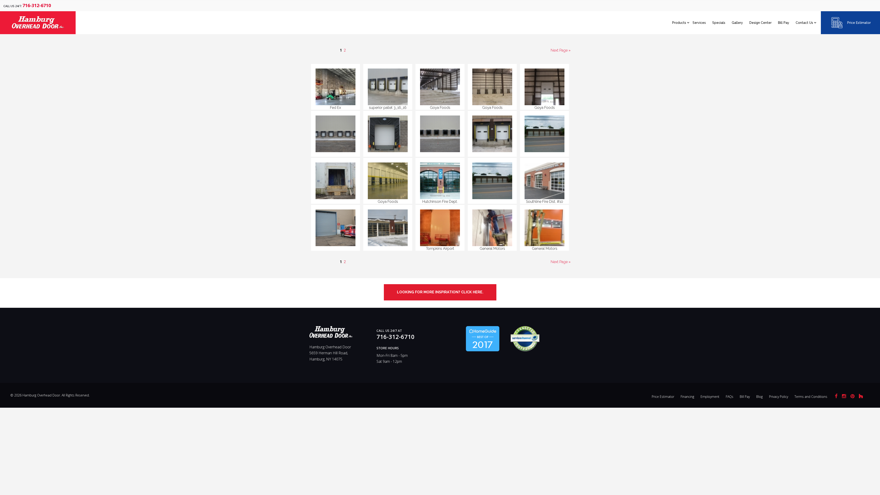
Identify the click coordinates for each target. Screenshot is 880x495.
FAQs (729, 396)
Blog (759, 396)
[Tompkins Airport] (440, 228)
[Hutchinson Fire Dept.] (440, 181)
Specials (718, 23)
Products (679, 23)
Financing (687, 396)
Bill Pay (783, 23)
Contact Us (804, 23)
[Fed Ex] (335, 87)
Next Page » (561, 50)
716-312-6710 (36, 5)
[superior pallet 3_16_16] (387, 87)
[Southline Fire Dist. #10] (544, 181)
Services (699, 23)
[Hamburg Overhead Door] (331, 333)
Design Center (760, 23)
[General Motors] (492, 228)
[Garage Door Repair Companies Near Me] (482, 338)
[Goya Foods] (440, 87)
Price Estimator (859, 23)
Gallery (737, 23)
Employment (710, 396)
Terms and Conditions (811, 396)
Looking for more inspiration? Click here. (440, 292)
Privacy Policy (778, 396)
